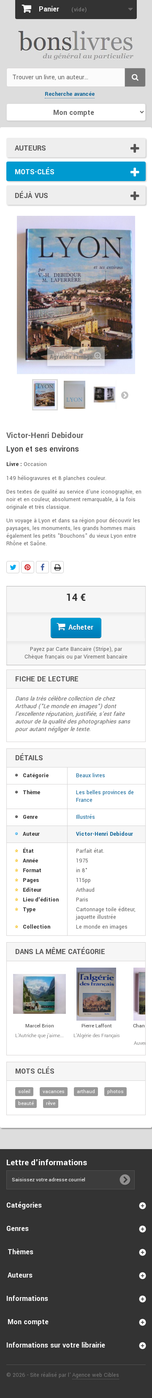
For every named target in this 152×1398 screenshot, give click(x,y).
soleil (24, 1091)
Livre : (14, 464)
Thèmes (20, 1252)
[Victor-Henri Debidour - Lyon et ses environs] (45, 394)
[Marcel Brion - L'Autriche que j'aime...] (39, 994)
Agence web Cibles (95, 1375)
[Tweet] (12, 567)
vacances (54, 1091)
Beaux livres (90, 775)
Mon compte (28, 1322)
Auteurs (30, 148)
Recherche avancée (70, 94)
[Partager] (42, 567)
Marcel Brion (39, 1026)
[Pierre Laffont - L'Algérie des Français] (96, 994)
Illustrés (85, 817)
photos (115, 1091)
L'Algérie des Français (96, 1035)
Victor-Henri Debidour (104, 834)
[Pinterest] (27, 567)
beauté (26, 1103)
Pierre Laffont (96, 1026)
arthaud (86, 1091)
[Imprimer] (57, 567)
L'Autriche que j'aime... (39, 1035)
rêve (50, 1103)
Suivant (124, 395)
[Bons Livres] (76, 44)
